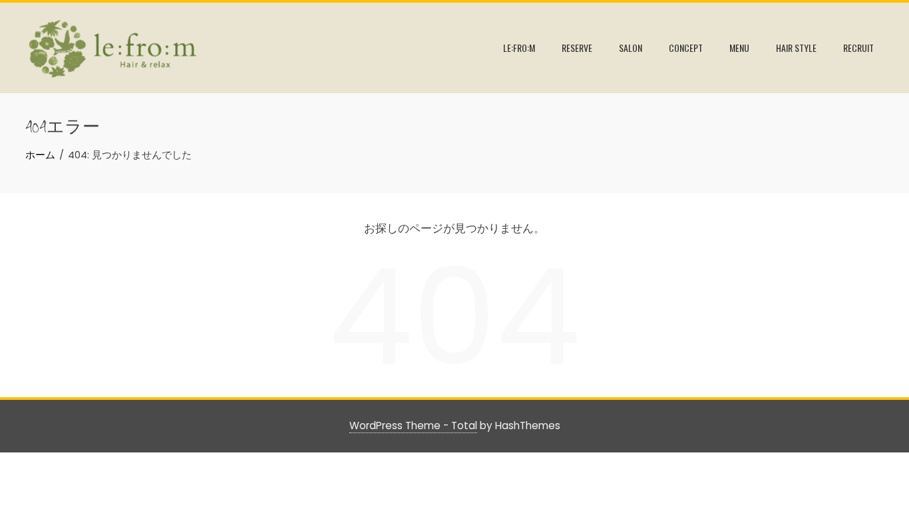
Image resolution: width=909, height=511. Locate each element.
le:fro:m (519, 48)
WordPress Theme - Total (413, 425)
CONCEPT (686, 48)
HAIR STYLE (796, 48)
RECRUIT (858, 48)
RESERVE (577, 48)
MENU (739, 48)
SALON (630, 48)
